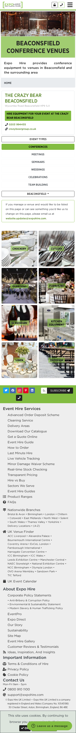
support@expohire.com (25, 695)
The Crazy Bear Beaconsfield (23, 98)
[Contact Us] (61, 5)
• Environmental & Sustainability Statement (34, 604)
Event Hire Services (22, 408)
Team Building (38, 184)
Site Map (14, 636)
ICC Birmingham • (19, 555)
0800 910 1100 (19, 689)
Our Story (15, 625)
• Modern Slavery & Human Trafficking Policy (35, 608)
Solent (64, 518)
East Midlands (32, 518)
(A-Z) (36, 526)
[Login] (54, 5)
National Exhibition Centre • (49, 563)
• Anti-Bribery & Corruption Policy (29, 600)
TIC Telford (14, 575)
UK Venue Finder (21, 532)
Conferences (38, 146)
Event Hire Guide (21, 442)
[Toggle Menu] (70, 5)
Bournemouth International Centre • (30, 540)
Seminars (38, 162)
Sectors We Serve (21, 486)
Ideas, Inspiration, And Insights (31, 652)
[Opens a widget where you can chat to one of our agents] (49, 726)
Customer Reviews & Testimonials (33, 647)
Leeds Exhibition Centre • (24, 559)
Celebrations (38, 177)
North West (51, 518)
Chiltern (62, 514)
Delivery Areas (19, 426)
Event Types (38, 139)
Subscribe (58, 390)
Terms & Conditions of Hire (28, 664)
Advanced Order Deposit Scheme (33, 415)
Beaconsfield (37, 194)
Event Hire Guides (21, 491)
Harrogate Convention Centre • (27, 551)
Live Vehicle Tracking (24, 458)
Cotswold (15, 518)
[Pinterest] (25, 390)
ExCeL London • (40, 544)
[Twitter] (6, 390)
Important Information (24, 657)
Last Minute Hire (20, 453)
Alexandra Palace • (40, 536)
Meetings (38, 154)
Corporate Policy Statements (29, 595)
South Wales (17, 522)
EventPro (15, 614)
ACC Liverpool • (18, 536)
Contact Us (13, 680)
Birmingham (35, 514)
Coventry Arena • (18, 544)
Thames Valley (36, 522)
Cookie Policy (18, 675)
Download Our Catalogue (27, 431)
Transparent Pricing (22, 475)
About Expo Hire (19, 588)
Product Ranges (20, 497)
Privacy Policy (18, 669)
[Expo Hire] (12, 5)
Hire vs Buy (16, 480)
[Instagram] (19, 390)
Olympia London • (43, 567)
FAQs (12, 502)
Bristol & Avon (16, 514)
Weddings (38, 169)
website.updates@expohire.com (26, 218)
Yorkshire (53, 522)
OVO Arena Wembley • (22, 571)
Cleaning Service (20, 420)
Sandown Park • (47, 571)
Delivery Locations (19, 526)
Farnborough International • (25, 548)
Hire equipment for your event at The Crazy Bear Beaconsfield (38, 115)
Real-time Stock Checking (27, 469)
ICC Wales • (38, 555)
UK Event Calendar (22, 581)
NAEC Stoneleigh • (19, 563)
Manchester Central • (53, 559)
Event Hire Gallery (21, 641)
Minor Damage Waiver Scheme (31, 464)
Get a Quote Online (22, 437)
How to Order (18, 447)
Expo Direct (17, 619)
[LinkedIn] (32, 390)
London (50, 514)
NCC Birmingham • (19, 567)
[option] (19, 248)
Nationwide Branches (24, 510)
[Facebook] (13, 390)
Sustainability (18, 630)
